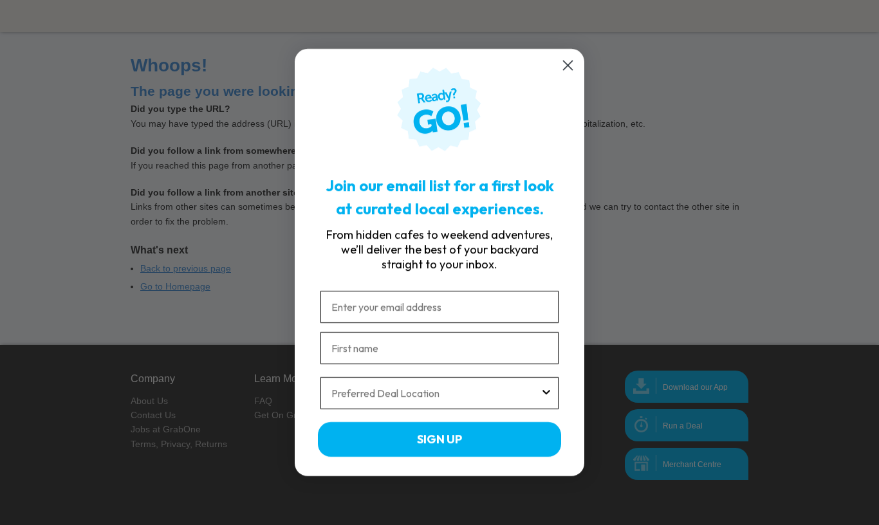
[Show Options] (546, 393)
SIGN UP (439, 439)
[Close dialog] (568, 65)
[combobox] (435, 393)
